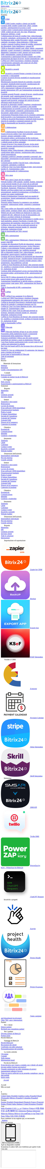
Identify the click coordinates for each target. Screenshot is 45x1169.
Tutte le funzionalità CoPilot (11, 323)
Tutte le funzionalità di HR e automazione (16, 287)
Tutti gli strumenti (7, 356)
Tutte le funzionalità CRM (10, 65)
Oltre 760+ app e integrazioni (11, 1020)
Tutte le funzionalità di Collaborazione (15, 171)
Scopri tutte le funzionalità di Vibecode (15, 354)
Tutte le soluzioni (7, 536)
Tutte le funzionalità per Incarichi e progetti (16, 123)
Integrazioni (5, 538)
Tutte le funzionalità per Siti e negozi (14, 231)
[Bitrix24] (11, 4)
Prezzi (3, 358)
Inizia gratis (5, 6)
